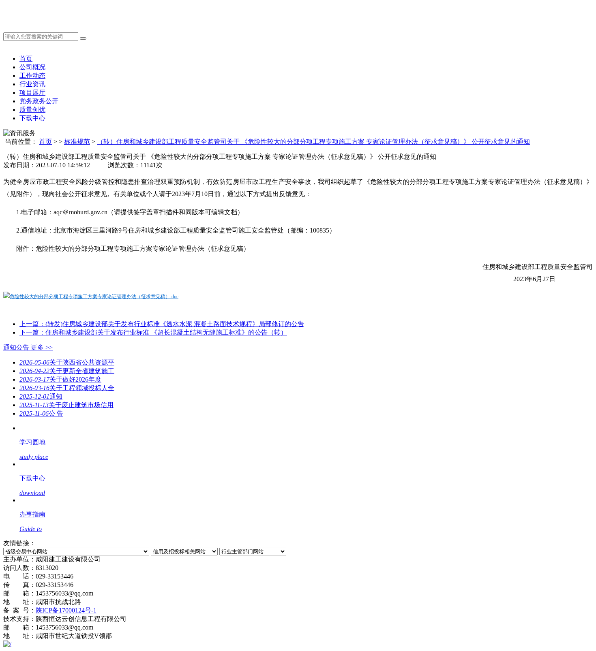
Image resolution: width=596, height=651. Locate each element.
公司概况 (32, 67)
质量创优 (32, 109)
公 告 (41, 413)
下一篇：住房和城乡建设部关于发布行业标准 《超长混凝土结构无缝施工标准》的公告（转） (153, 332)
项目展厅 (32, 92)
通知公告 (28, 347)
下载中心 (32, 118)
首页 (25, 58)
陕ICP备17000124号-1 (66, 610)
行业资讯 (32, 84)
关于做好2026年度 (60, 379)
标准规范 (77, 141)
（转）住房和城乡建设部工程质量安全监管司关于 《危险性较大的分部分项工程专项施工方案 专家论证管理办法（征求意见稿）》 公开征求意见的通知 (313, 141)
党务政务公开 (38, 101)
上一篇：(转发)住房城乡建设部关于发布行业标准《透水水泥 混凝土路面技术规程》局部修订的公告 (161, 323)
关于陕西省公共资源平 (66, 362)
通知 (40, 396)
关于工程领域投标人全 (66, 387)
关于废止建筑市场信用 (66, 404)
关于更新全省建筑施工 (66, 370)
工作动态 (32, 75)
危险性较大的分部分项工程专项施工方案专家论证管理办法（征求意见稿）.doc (94, 296)
